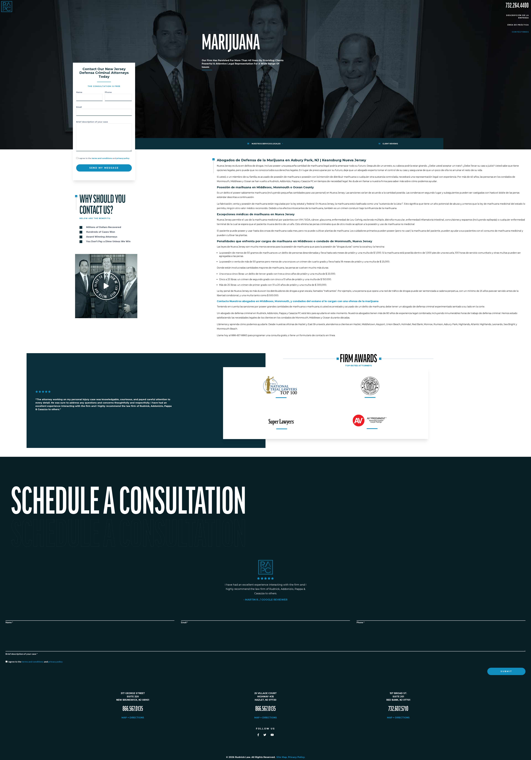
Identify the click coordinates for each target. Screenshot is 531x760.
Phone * (361, 622)
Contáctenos (520, 32)
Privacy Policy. (296, 757)
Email (79, 107)
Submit (506, 671)
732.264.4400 (517, 5)
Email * (184, 622)
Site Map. (282, 757)
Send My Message (104, 168)
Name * (9, 622)
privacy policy (122, 158)
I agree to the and (104, 158)
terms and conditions (102, 158)
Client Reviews (390, 144)
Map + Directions (133, 717)
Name (79, 92)
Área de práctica (518, 25)
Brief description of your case (92, 122)
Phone (108, 92)
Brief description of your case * (22, 654)
